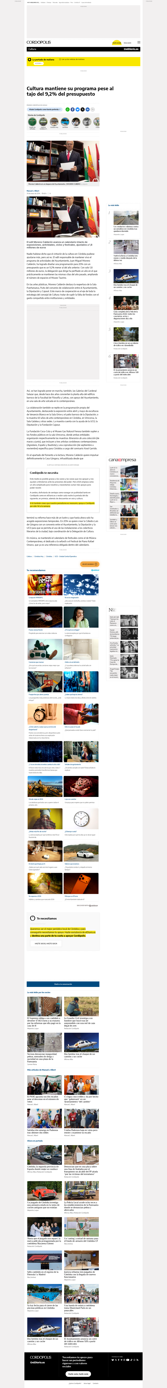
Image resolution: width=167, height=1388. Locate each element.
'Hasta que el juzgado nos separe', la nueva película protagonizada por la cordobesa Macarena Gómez (44, 1241)
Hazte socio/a (117, 43)
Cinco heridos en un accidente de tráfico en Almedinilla (126, 344)
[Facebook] (73, 109)
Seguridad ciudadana (64, 2)
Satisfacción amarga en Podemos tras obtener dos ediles (42, 1131)
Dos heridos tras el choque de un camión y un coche (79, 1055)
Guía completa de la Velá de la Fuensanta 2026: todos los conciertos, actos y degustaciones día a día (126, 315)
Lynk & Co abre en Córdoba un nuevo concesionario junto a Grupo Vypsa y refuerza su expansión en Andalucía (114, 472)
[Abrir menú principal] (138, 42)
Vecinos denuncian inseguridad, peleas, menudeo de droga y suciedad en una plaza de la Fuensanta (42, 1058)
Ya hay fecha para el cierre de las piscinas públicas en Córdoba (42, 1306)
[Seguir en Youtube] (127, 1360)
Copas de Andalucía (86, 2)
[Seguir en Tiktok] (131, 1360)
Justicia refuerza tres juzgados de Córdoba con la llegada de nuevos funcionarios (80, 1274)
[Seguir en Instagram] (124, 1360)
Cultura (32, 49)
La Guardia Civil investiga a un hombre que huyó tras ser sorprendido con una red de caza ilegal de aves (79, 1022)
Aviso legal (87, 1383)
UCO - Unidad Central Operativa (66, 556)
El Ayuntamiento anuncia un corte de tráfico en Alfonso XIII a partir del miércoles (80, 1341)
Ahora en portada (35, 1141)
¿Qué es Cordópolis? (75, 1383)
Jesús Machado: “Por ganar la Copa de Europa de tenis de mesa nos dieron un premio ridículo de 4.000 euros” (114, 660)
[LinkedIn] (88, 109)
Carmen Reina (32, 1064)
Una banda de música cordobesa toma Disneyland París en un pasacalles (79, 1308)
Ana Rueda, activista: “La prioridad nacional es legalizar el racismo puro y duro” (114, 647)
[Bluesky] (78, 109)
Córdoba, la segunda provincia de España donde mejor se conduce (43, 1167)
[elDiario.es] (42, 1362)
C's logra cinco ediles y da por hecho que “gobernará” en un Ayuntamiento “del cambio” (81, 1099)
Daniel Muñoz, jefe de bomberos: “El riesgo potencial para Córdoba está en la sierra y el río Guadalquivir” (115, 634)
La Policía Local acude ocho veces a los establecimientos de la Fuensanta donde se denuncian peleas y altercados (81, 1206)
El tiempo (49, 2)
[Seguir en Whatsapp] (134, 1360)
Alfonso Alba (68, 1059)
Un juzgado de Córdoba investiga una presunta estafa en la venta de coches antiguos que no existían (43, 1205)
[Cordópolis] (42, 1357)
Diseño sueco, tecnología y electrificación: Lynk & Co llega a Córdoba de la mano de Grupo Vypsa (115, 498)
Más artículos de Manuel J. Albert (41, 1070)
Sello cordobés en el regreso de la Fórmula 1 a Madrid (42, 1273)
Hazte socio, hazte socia (46, 943)
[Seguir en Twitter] (116, 1360)
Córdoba (49, 556)
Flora (71, 2)
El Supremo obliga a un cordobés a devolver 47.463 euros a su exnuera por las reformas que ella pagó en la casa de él (44, 1022)
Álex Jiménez (68, 1244)
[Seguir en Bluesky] (113, 1360)
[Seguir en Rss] (137, 1360)
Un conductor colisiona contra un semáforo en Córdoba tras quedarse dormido (126, 228)
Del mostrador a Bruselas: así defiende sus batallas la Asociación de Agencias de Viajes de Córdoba (114, 511)
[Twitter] (83, 109)
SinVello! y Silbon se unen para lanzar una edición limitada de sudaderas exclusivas (113, 524)
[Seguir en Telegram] (121, 1360)
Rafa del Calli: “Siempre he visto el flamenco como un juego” (114, 621)
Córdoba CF (77, 2)
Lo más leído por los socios (38, 992)
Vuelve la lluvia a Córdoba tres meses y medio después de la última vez (126, 257)
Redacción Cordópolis (71, 1028)
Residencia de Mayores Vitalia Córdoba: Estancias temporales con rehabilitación (114, 485)
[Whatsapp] (68, 109)
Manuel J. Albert (33, 191)
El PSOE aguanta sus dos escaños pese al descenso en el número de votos (43, 1099)
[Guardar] (93, 109)
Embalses (43, 2)
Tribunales (55, 2)
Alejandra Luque (33, 1028)
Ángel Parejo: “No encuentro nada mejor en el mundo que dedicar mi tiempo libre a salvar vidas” (114, 673)
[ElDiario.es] (131, 49)
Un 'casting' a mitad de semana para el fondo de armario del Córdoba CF (81, 1239)
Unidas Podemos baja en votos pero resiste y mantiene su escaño (80, 1131)
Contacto (95, 1383)
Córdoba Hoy (39, 556)
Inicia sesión (127, 43)
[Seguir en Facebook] (118, 1360)
